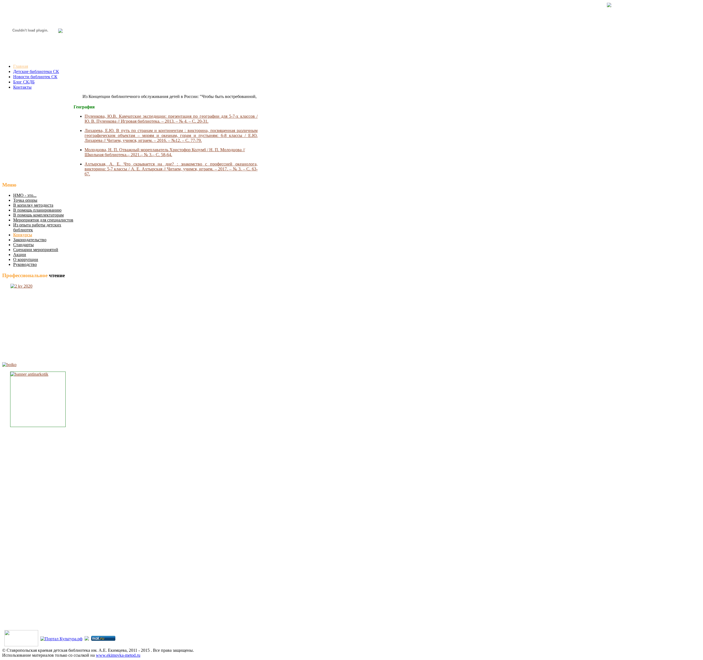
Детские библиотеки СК (36, 71)
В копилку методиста (33, 205)
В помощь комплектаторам (38, 215)
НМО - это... (25, 195)
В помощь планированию (37, 210)
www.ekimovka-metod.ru (118, 655)
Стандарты (23, 244)
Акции (19, 254)
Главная (20, 66)
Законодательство (29, 239)
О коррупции (25, 259)
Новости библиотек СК (35, 76)
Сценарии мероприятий (35, 249)
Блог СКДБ (24, 82)
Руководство (25, 264)
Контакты (22, 87)
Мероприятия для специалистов (43, 220)
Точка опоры (25, 200)
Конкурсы (22, 234)
